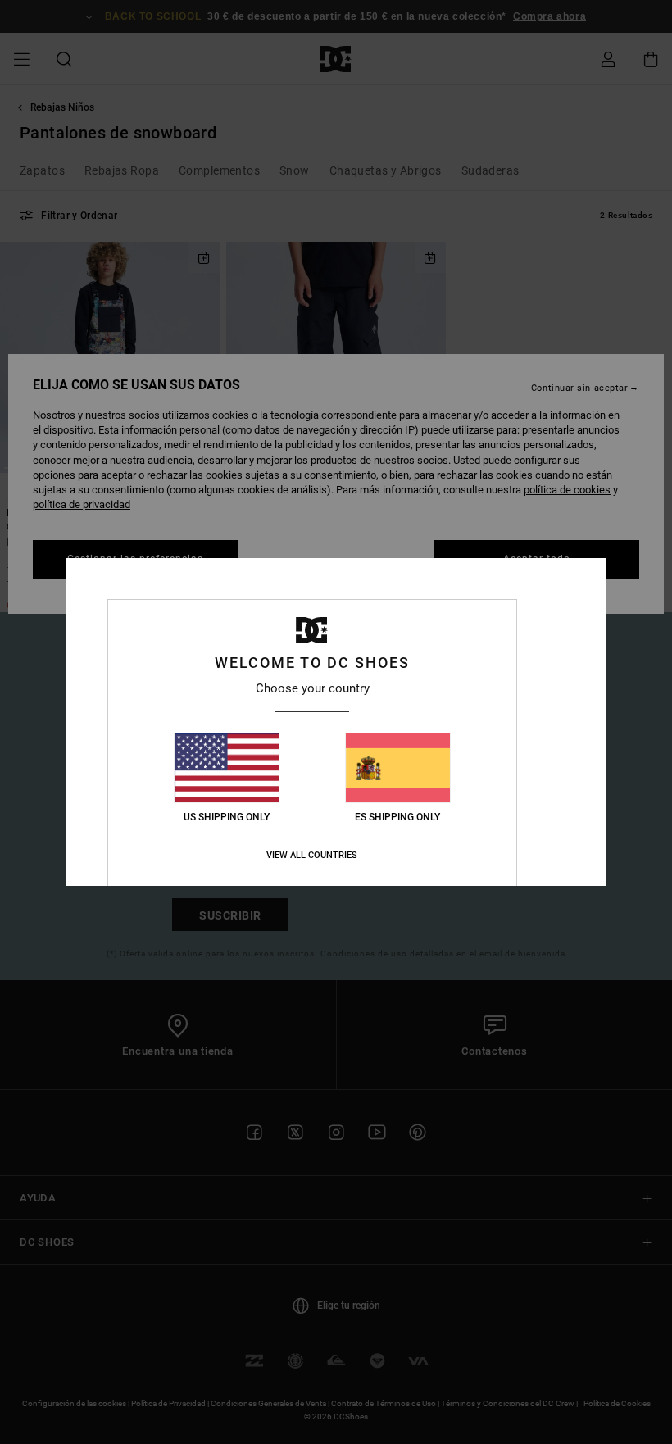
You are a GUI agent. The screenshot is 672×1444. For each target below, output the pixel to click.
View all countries (311, 855)
